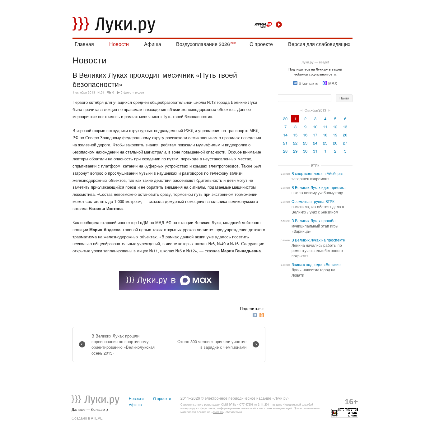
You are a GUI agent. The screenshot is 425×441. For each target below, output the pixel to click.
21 (285, 143)
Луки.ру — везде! (315, 61)
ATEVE (97, 418)
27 (345, 143)
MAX (332, 83)
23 (305, 143)
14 (285, 135)
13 (345, 127)
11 (325, 127)
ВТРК (315, 165)
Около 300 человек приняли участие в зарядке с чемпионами (211, 344)
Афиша (152, 44)
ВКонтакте (308, 83)
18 (325, 135)
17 (315, 135)
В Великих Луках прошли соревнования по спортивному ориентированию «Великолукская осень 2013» (123, 344)
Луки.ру (218, 412)
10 (315, 127)
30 (285, 119)
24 (315, 143)
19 (335, 135)
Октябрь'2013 (315, 110)
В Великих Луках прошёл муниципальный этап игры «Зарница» (315, 226)
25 (325, 143)
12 (335, 127)
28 (285, 151)
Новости (119, 44)
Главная (84, 44)
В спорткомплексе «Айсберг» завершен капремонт (317, 176)
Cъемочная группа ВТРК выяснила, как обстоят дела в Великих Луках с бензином (318, 206)
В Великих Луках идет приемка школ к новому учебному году (319, 190)
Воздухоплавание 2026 (203, 44)
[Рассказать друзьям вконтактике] (255, 315)
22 (295, 143)
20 (345, 135)
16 (305, 135)
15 (295, 135)
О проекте (261, 44)
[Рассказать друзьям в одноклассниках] (262, 315)
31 (315, 151)
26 (335, 143)
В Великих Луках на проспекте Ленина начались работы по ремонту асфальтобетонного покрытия (318, 247)
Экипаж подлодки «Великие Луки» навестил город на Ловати (316, 270)
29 (295, 151)
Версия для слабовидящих (319, 44)
